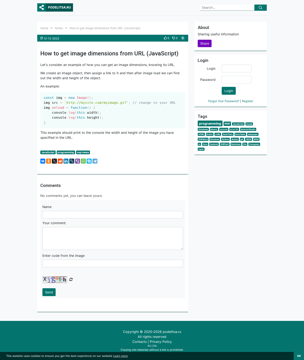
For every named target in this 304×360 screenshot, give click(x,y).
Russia (235, 139)
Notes (59, 28)
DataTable (240, 134)
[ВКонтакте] (42, 161)
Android (214, 144)
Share (204, 43)
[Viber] (77, 161)
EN (155, 345)
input (201, 149)
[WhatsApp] (83, 161)
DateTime (228, 134)
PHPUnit (225, 144)
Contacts (139, 342)
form (205, 144)
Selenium (236, 144)
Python (225, 139)
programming (65, 152)
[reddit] (60, 161)
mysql (249, 124)
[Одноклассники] (48, 161)
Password (207, 80)
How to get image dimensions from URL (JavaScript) (104, 28)
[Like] (166, 38)
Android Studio (248, 129)
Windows (214, 139)
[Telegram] (94, 161)
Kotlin (210, 134)
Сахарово (254, 144)
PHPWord (203, 139)
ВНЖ (256, 139)
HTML (201, 134)
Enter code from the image (63, 256)
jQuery (214, 129)
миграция (253, 134)
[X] (54, 161)
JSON (248, 139)
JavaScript (48, 152)
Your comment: (54, 223)
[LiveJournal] (71, 161)
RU (149, 345)
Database (203, 129)
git (242, 139)
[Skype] (89, 161)
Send (49, 292)
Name (46, 207)
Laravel (223, 129)
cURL (217, 134)
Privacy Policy (161, 342)
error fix (234, 129)
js (199, 144)
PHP (227, 123)
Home (44, 28)
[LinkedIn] (65, 161)
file (245, 144)
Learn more (120, 356)
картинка (83, 152)
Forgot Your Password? (224, 101)
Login (211, 68)
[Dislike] (174, 38)
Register (247, 101)
